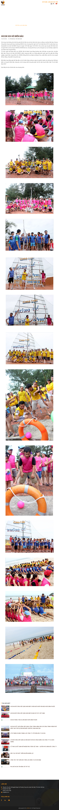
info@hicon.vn (6, 792)
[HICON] (3, 3)
